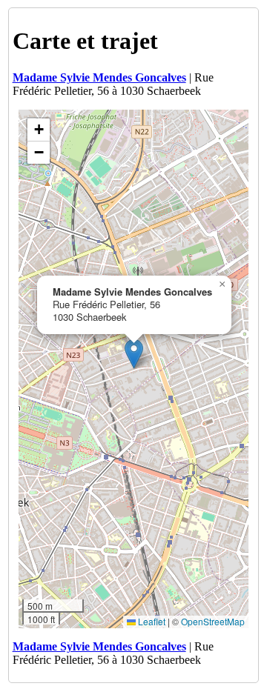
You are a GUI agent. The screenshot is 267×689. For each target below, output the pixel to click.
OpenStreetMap (213, 621)
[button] (134, 354)
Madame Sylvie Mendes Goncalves (99, 77)
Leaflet (150, 621)
